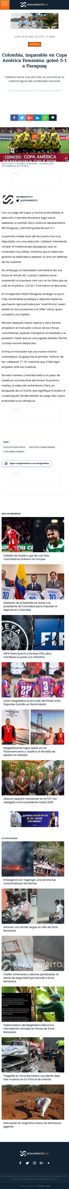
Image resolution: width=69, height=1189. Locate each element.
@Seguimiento (29, 200)
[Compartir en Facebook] (14, 117)
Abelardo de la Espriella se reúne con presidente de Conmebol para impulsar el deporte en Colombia (30, 606)
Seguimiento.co (24, 197)
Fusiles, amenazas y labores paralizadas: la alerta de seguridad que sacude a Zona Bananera (31, 977)
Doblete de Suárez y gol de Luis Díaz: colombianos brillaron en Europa (26, 557)
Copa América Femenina (14, 451)
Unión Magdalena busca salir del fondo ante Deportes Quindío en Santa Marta (31, 702)
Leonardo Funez (43, 1186)
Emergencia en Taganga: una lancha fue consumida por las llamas (29, 881)
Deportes (34, 44)
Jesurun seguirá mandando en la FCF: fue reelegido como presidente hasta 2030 (30, 800)
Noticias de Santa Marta (14, 447)
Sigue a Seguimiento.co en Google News (29, 463)
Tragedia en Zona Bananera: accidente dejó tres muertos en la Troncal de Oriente (31, 1077)
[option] (34, 147)
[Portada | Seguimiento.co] (34, 1153)
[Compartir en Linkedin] (37, 117)
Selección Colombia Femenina (42, 447)
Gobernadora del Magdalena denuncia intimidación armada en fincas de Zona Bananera (28, 1028)
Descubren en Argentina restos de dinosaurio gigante (32, 1124)
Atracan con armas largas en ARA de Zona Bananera (30, 928)
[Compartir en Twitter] (22, 117)
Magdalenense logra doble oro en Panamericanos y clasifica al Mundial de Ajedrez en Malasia (29, 751)
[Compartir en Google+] (30, 117)
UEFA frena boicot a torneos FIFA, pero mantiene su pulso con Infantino (27, 655)
